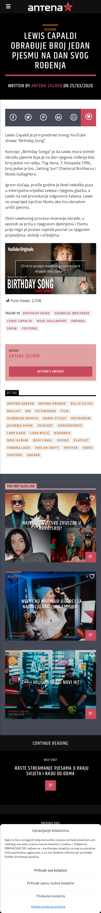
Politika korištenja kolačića (48, 907)
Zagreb (33, 455)
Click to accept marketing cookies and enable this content (50, 269)
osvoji (63, 440)
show (12, 328)
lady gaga (16, 433)
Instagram (80, 418)
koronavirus (70, 425)
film (65, 411)
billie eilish (82, 403)
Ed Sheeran (45, 411)
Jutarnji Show (20, 425)
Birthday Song (36, 313)
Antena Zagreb (46, 86)
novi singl (43, 440)
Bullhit (14, 411)
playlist (81, 440)
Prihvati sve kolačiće (50, 870)
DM (28, 411)
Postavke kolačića (50, 896)
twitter (71, 448)
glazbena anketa (22, 418)
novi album (17, 440)
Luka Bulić (40, 433)
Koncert (45, 425)
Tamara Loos (19, 448)
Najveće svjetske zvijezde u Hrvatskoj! (51, 526)
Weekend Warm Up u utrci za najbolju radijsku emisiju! (51, 604)
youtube (29, 328)
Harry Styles (54, 418)
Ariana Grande (52, 403)
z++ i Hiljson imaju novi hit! (52, 682)
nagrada (62, 433)
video (88, 448)
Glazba (50, 29)
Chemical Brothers (71, 313)
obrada (78, 321)
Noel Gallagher (51, 321)
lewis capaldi (19, 321)
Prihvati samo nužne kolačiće (50, 883)
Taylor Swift (47, 448)
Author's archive (50, 371)
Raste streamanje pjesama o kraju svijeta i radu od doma (52, 771)
